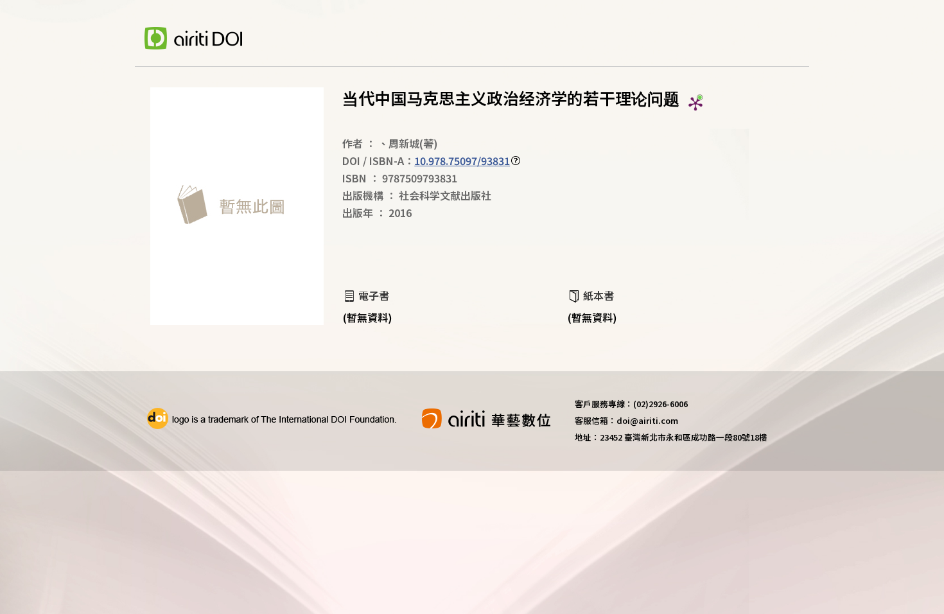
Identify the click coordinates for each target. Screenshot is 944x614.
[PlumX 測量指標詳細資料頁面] (695, 103)
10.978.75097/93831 (462, 160)
